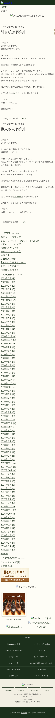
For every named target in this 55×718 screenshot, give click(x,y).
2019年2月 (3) (8, 412)
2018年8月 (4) (8, 434)
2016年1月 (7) (8, 546)
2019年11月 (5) (8, 383)
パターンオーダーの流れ (41, 644)
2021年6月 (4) (8, 314)
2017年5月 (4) (8, 488)
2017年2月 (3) (8, 499)
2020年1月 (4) (8, 376)
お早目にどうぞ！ (10, 248)
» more (4, 553)
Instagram (34, 690)
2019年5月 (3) (8, 405)
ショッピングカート (41, 676)
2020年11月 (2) (8, 340)
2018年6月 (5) (8, 441)
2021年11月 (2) (8, 296)
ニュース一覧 (13, 663)
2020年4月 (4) (8, 365)
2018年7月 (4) (8, 438)
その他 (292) (7, 566)
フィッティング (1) (10, 562)
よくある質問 (41, 669)
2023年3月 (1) (8, 278)
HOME (27, 638)
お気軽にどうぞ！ (10, 269)
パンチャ (18, 93)
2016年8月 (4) (8, 521)
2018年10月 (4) (8, 427)
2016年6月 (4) (8, 528)
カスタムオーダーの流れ (13, 650)
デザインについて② (11, 244)
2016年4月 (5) (8, 535)
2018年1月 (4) (8, 459)
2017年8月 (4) (8, 477)
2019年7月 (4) (8, 398)
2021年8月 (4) (8, 307)
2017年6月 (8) (8, 485)
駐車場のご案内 (8, 259)
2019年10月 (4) (8, 387)
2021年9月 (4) (8, 304)
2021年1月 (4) (8, 333)
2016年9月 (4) (8, 517)
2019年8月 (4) (8, 394)
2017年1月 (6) (8, 503)
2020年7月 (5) (8, 354)
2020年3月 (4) (8, 369)
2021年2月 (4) (8, 329)
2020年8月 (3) (8, 351)
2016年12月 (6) (8, 506)
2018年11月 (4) (8, 423)
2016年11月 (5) (8, 510)
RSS (24, 118)
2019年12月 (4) (8, 380)
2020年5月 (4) (8, 362)
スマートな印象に (10, 266)
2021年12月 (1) (8, 293)
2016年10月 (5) (8, 514)
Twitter (47, 690)
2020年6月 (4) (8, 358)
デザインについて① (11, 251)
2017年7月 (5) (8, 481)
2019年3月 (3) (8, 409)
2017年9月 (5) (8, 474)
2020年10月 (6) (8, 343)
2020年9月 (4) (8, 347)
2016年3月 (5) (8, 539)
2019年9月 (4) (8, 391)
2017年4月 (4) (8, 492)
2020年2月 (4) (8, 372)
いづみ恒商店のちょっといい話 (41, 663)
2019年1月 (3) (8, 416)
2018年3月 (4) (8, 452)
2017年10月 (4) (8, 470)
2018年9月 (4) (8, 430)
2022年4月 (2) (8, 282)
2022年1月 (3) (8, 289)
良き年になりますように (13, 262)
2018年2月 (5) (8, 456)
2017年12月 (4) (8, 463)
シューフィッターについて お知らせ (20, 241)
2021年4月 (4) (8, 322)
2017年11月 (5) (8, 467)
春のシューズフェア (11, 237)
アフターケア (13, 657)
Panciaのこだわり (13, 644)
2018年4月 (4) (8, 448)
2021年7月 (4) (8, 311)
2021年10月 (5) (8, 300)
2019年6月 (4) (8, 401)
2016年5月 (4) (8, 532)
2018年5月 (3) (8, 445)
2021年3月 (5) (8, 325)
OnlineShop (8, 690)
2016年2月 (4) (8, 543)
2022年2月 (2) (8, 286)
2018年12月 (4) (8, 419)
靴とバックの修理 (13, 669)
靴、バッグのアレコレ (41, 657)
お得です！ (6, 255)
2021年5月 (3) (8, 318)
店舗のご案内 (13, 676)
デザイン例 (41, 650)
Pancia (24, 713)
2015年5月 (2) (8, 550)
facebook (21, 690)
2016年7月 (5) (8, 525)
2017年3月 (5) (8, 496)
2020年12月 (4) (8, 336)
